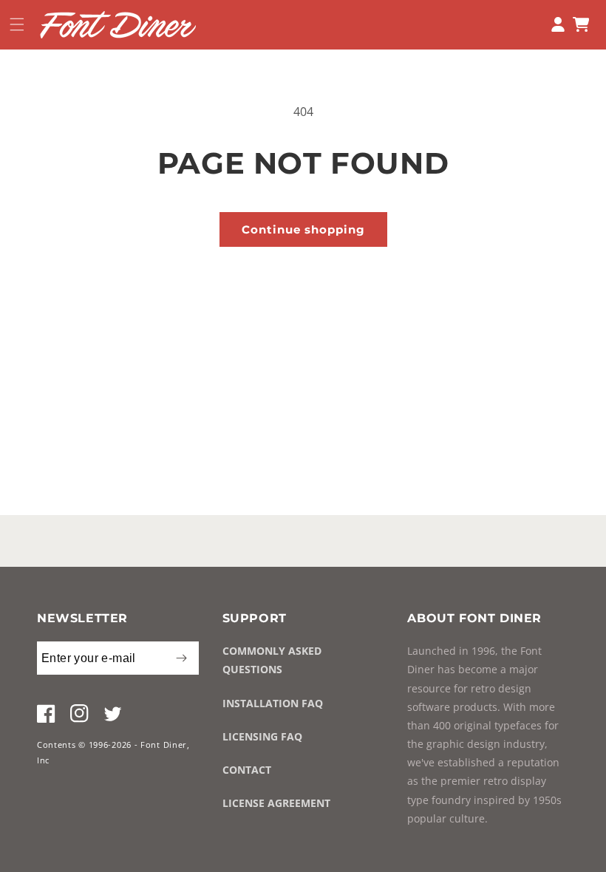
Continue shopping (303, 229)
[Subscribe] (182, 658)
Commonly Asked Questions (271, 660)
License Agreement (276, 803)
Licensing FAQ (262, 736)
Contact (246, 770)
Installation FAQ (272, 703)
